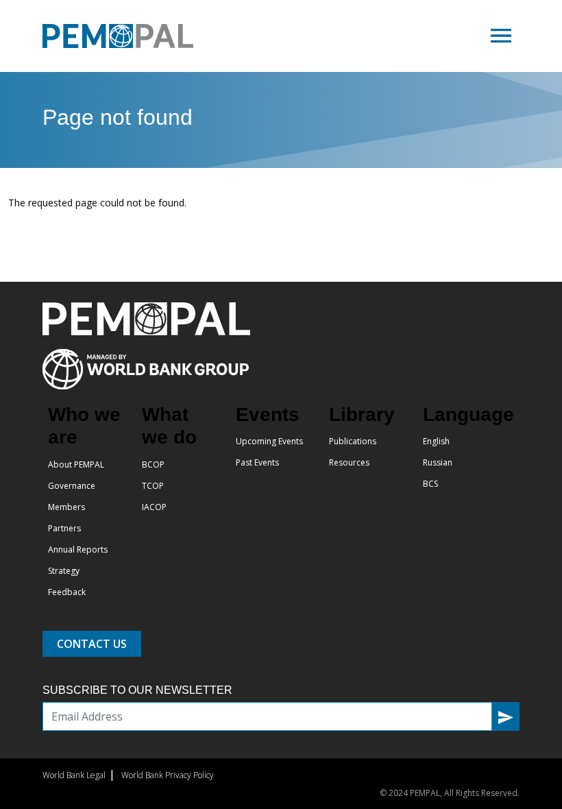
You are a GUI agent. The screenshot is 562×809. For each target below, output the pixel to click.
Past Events (257, 462)
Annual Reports (78, 549)
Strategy (64, 571)
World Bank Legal (74, 775)
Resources (349, 462)
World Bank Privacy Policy (167, 775)
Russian (437, 462)
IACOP (154, 507)
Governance (71, 486)
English (436, 441)
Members (66, 507)
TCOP (153, 486)
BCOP (153, 464)
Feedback (67, 592)
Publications (352, 441)
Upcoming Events (269, 441)
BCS (430, 484)
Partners (64, 528)
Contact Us (92, 643)
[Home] (123, 36)
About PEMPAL (76, 464)
